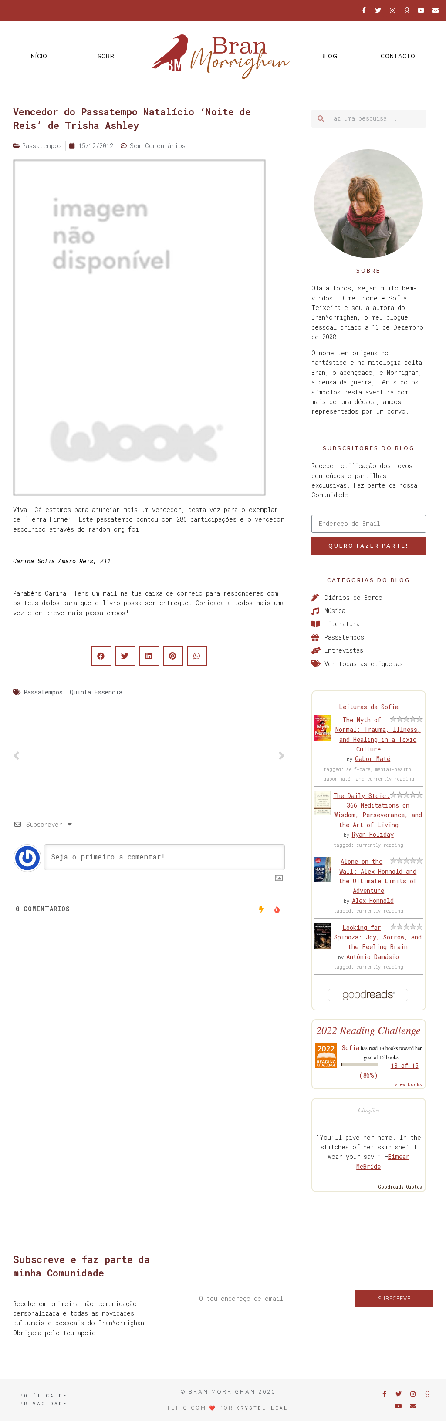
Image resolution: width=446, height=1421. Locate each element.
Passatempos (43, 692)
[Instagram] (392, 10)
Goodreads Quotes (400, 1187)
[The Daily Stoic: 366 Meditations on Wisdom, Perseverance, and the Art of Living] (322, 812)
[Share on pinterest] (173, 656)
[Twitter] (378, 10)
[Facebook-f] (364, 10)
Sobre (108, 57)
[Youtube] (421, 10)
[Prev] (81, 756)
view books (408, 1085)
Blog (329, 57)
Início (38, 57)
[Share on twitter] (125, 656)
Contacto (398, 57)
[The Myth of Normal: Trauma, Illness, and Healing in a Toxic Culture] (322, 738)
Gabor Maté (372, 758)
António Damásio (372, 957)
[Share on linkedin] (149, 656)
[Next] (217, 756)
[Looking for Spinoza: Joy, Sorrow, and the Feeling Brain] (322, 946)
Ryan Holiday (373, 834)
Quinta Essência (96, 692)
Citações (368, 1110)
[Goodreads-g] (407, 10)
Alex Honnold (373, 900)
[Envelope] (435, 10)
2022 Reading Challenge (368, 1030)
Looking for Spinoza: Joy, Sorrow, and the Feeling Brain (378, 937)
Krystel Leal (262, 1407)
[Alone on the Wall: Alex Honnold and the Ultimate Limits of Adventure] (322, 880)
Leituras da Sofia (369, 707)
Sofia (350, 1048)
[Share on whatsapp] (197, 656)
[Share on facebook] (101, 656)
